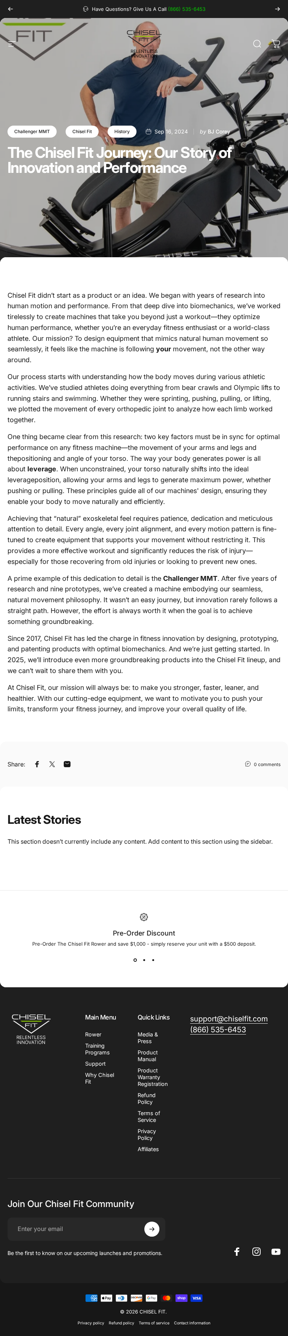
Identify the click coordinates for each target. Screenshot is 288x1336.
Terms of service (154, 1323)
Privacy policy (91, 1323)
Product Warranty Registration (153, 1077)
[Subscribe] (151, 1229)
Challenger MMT (32, 131)
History (122, 131)
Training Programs (97, 1049)
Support (95, 1063)
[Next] (277, 9)
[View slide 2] (144, 960)
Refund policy (121, 1323)
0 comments (267, 764)
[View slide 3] (153, 960)
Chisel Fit (82, 131)
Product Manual (148, 1055)
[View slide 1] (135, 960)
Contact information (192, 1323)
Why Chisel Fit (99, 1078)
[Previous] (10, 9)
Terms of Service (149, 1116)
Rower (93, 1034)
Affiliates (148, 1149)
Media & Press (148, 1037)
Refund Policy (147, 1098)
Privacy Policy (147, 1134)
